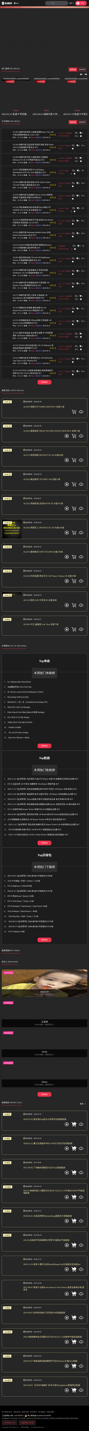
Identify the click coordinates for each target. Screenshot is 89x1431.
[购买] (81, 412)
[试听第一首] (66, 436)
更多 (82, 1104)
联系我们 (33, 1412)
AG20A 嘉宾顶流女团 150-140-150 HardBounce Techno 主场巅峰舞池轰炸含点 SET (31, 258)
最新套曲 (73, 122)
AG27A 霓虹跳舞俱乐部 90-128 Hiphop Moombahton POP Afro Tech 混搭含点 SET (29, 171)
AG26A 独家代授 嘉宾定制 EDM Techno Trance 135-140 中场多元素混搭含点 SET (31, 183)
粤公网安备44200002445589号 (39, 1415)
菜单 (17, 3)
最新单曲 (82, 122)
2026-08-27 (43, 162)
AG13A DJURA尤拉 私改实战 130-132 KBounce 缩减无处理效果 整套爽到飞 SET (33, 346)
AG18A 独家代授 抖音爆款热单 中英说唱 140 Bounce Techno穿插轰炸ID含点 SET (31, 284)
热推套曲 (73, 69)
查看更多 (44, 382)
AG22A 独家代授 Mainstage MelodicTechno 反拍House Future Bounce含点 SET (32, 233)
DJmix (33, 137)
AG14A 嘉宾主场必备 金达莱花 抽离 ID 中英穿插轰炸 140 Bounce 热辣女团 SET (33, 334)
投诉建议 (42, 1412)
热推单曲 (82, 69)
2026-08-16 (43, 288)
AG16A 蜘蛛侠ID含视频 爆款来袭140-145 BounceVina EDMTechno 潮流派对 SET (29, 309)
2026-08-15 (43, 351)
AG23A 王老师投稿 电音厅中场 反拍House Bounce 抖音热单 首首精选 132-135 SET (33, 221)
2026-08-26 (43, 188)
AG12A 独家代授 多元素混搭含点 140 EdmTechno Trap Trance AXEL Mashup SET (33, 359)
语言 (71, 3)
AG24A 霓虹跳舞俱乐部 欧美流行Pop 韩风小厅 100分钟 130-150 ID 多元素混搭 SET (32, 208)
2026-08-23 (43, 213)
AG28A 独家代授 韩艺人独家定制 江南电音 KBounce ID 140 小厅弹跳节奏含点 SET (30, 158)
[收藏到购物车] (74, 412)
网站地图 (50, 1412)
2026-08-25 (43, 200)
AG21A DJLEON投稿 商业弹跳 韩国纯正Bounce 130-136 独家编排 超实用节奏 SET (32, 246)
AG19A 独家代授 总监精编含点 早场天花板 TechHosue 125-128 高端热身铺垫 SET (30, 271)
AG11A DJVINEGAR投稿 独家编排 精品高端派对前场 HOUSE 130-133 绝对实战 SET (33, 371)
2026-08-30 (43, 137)
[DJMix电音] (7, 3)
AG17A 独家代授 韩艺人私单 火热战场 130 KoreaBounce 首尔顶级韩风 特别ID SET (30, 296)
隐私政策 (17, 1412)
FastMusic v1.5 (9, 1423)
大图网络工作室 (27, 1423)
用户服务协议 (7, 1412)
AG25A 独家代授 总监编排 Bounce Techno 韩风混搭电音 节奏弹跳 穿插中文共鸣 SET (32, 196)
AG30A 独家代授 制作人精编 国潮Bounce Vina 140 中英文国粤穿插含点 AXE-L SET (33, 133)
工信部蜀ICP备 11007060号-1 (13, 1415)
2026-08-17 (43, 275)
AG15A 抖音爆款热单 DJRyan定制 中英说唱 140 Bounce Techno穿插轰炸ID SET (32, 321)
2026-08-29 (43, 150)
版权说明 (25, 1412)
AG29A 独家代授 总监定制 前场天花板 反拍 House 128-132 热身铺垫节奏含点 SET (33, 146)
